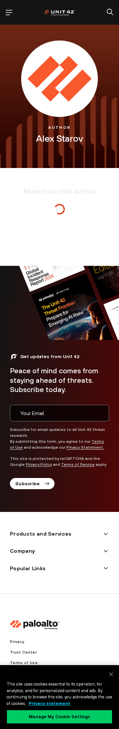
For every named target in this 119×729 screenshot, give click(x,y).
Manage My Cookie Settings (59, 716)
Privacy (17, 641)
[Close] (111, 674)
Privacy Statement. (85, 447)
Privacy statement (49, 703)
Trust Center (23, 652)
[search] (110, 12)
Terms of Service (78, 464)
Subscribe (27, 483)
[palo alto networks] (59, 12)
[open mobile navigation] (9, 12)
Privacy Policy (39, 464)
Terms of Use (24, 662)
